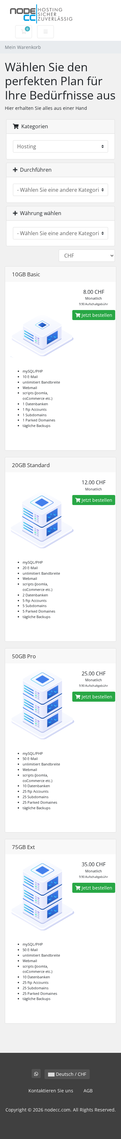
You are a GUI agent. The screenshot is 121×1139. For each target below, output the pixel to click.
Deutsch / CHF (70, 1074)
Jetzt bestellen (96, 315)
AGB (88, 1090)
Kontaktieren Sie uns (50, 1090)
